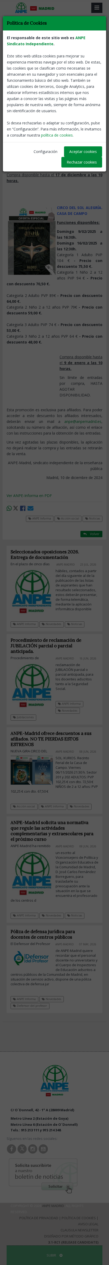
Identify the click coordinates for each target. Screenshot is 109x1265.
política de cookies (57, 135)
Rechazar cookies (82, 162)
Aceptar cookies (83, 151)
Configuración (45, 151)
